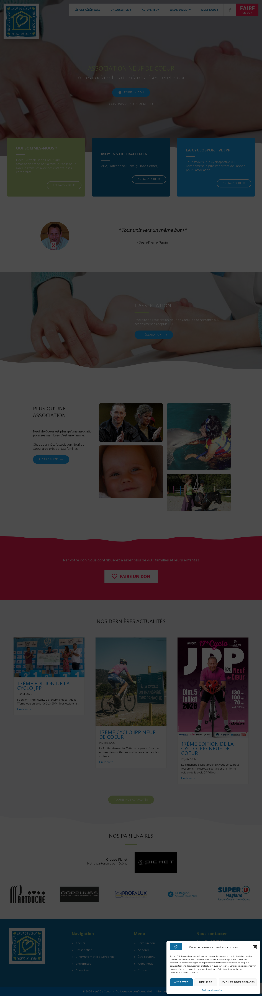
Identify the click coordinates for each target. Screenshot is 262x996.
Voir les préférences (238, 982)
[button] (255, 947)
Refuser (205, 982)
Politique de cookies (212, 990)
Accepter (181, 982)
